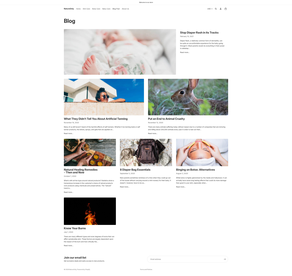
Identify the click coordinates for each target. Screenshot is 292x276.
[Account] (220, 8)
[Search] (215, 8)
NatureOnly (72, 269)
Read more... (185, 52)
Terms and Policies (146, 269)
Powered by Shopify (83, 269)
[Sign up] (224, 259)
